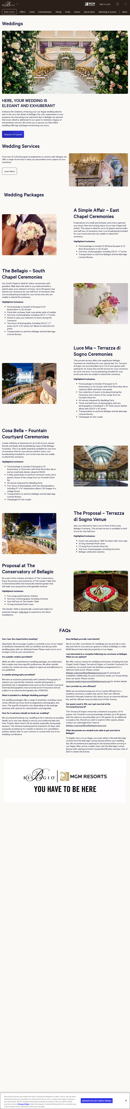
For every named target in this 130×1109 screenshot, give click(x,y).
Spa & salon (89, 11)
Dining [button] (58, 11)
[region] (65, 1101)
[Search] (118, 4)
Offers (22, 11)
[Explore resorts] (17, 4)
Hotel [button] (32, 11)
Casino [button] (77, 11)
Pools (67, 11)
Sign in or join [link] (105, 4)
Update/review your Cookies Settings (96, 1100)
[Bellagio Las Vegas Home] (8, 4)
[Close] (126, 1100)
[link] (90, 4)
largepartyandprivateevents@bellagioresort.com (88, 681)
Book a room (9, 11)
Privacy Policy (23, 1104)
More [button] (124, 11)
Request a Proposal (13, 134)
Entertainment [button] (45, 11)
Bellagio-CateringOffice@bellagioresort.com (86, 672)
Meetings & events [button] (107, 11)
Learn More (9, 171)
